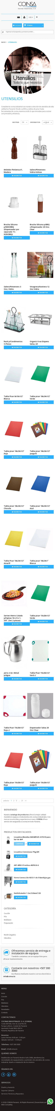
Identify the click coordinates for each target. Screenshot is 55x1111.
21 (22, 801)
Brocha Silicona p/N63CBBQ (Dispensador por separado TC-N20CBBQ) (11, 229)
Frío (5, 917)
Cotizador (17, 25)
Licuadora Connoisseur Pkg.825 (26, 852)
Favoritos (17, 176)
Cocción (7, 913)
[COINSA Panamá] (27, 5)
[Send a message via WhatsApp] (50, 1101)
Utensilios (7, 938)
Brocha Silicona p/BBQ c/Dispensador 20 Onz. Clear (40, 227)
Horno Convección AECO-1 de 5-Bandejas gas (32, 877)
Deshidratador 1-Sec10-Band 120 (27, 893)
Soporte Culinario (7, 1090)
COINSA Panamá (13, 1102)
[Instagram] (14, 1075)
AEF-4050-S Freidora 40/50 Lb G (26, 865)
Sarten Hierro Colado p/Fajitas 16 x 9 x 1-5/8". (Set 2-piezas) (13, 618)
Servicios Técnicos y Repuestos (12, 1094)
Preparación (8, 923)
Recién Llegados (10, 935)
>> (26, 801)
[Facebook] (3, 1075)
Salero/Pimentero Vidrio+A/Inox (37, 170)
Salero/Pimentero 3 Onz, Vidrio (12, 287)
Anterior (6, 801)
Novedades (5, 1009)
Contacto (4, 1013)
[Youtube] (9, 1075)
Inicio (3, 42)
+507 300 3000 (15, 1044)
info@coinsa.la (9, 976)
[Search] (3, 32)
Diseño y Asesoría (7, 1087)
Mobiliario (7, 920)
